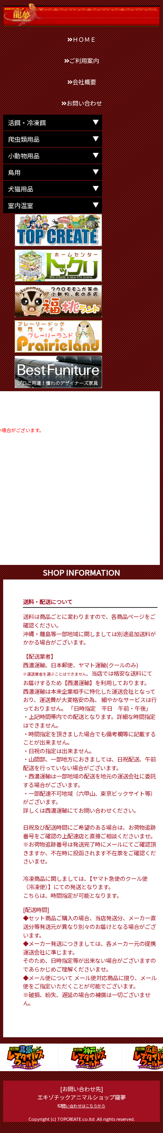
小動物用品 (24, 155)
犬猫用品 (20, 188)
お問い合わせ (84, 103)
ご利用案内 (84, 60)
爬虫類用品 (24, 139)
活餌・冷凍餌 (27, 122)
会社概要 (84, 82)
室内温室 (20, 205)
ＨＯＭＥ (84, 39)
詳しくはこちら (143, 1024)
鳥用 (14, 172)
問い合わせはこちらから (83, 1106)
